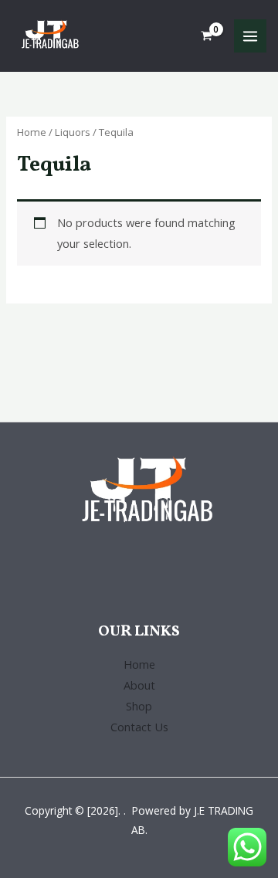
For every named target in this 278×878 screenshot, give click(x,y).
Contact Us (139, 726)
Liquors (72, 132)
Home (31, 132)
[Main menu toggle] (250, 35)
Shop (139, 706)
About (139, 685)
